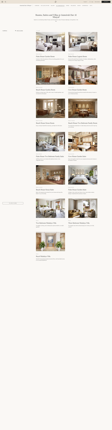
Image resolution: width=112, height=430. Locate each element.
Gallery (53, 5)
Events (79, 5)
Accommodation (60, 5)
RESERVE (106, 1)
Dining (67, 5)
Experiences (85, 5)
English (85, 1)
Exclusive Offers (45, 5)
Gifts (91, 5)
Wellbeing (73, 5)
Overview (37, 5)
